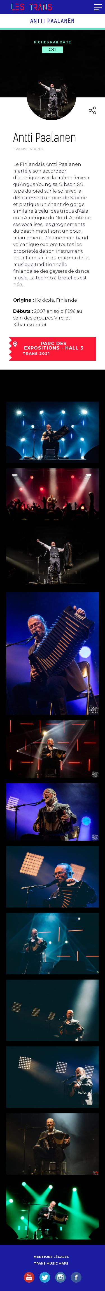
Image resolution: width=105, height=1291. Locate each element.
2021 (52, 49)
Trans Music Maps (51, 1263)
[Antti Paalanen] (52, 556)
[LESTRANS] (31, 7)
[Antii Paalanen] (52, 653)
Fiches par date (52, 42)
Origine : (23, 300)
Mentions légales (51, 1257)
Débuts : (23, 311)
